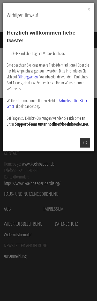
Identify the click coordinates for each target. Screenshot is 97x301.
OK (85, 142)
